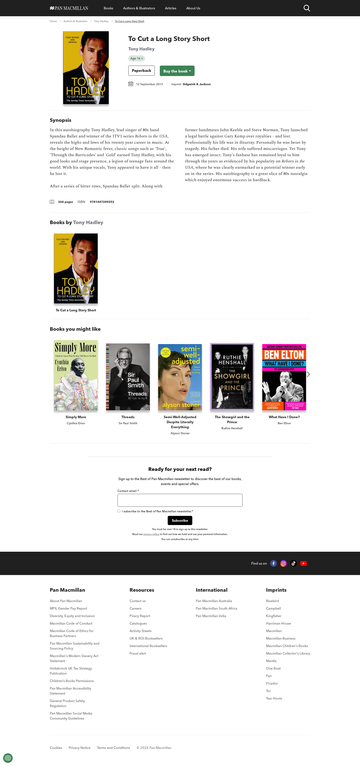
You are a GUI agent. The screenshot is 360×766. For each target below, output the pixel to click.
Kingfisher (273, 616)
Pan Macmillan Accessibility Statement (70, 690)
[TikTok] (293, 563)
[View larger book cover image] (86, 67)
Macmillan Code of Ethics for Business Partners (72, 633)
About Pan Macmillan (66, 601)
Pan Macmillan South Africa (216, 608)
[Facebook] (273, 563)
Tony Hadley (101, 21)
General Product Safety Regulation (67, 703)
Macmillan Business (280, 638)
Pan (269, 676)
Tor (268, 691)
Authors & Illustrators (139, 8)
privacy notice (151, 534)
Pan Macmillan (67, 590)
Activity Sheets (140, 631)
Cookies (56, 748)
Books (108, 8)
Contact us (138, 601)
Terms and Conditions (113, 748)
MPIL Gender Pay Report (68, 608)
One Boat (273, 668)
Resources (142, 590)
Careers (135, 608)
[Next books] (308, 374)
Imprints (276, 590)
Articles (170, 8)
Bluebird (272, 601)
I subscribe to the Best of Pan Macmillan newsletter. (157, 511)
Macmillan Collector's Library (288, 653)
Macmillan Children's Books (287, 646)
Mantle (271, 661)
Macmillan (274, 631)
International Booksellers (148, 646)
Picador (272, 683)
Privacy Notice (79, 748)
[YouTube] (303, 563)
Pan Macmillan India (211, 616)
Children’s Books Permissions (72, 681)
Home (53, 21)
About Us (193, 8)
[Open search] (307, 8)
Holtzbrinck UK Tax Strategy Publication (71, 670)
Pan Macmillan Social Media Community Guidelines (71, 715)
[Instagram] (283, 563)
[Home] (69, 8)
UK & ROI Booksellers (146, 638)
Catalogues (138, 623)
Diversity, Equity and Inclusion (72, 616)
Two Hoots (274, 698)
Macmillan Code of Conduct (71, 623)
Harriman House (278, 623)
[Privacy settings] (8, 758)
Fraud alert (138, 653)
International (212, 590)
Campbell (273, 608)
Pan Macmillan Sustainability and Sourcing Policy (74, 645)
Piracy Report (140, 616)
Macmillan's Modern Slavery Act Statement (74, 658)
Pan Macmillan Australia (214, 601)
